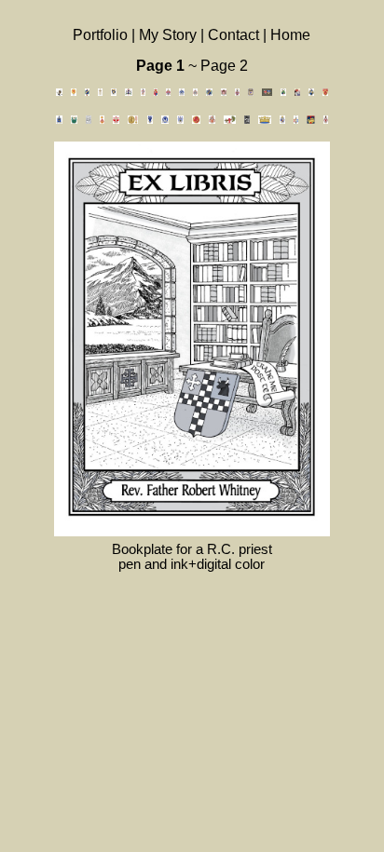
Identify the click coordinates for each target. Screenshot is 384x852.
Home (290, 35)
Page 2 (224, 66)
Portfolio (102, 35)
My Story (169, 35)
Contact (233, 35)
